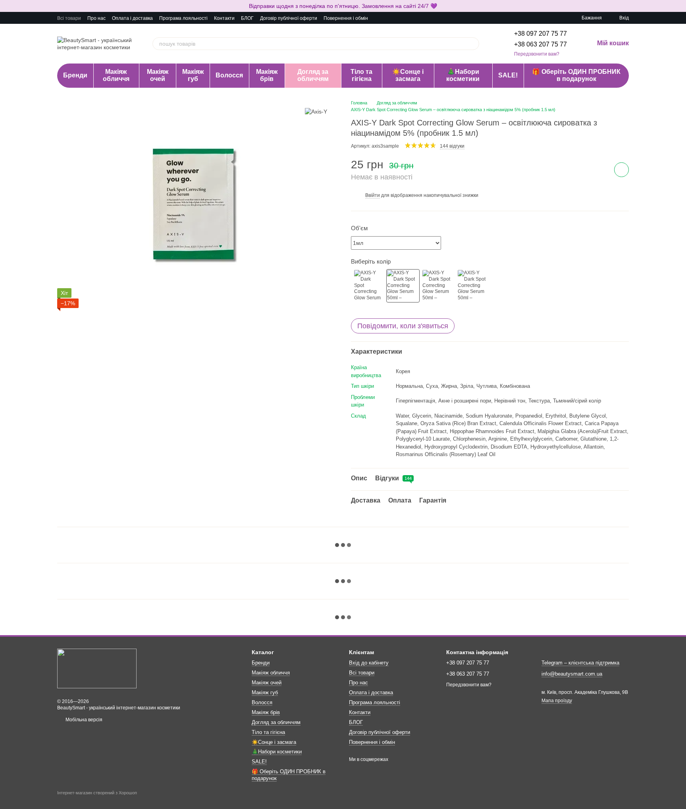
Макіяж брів (266, 75)
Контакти (224, 18)
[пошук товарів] (472, 43)
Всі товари (69, 18)
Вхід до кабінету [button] (369, 663)
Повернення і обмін (346, 18)
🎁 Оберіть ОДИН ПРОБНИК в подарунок (576, 75)
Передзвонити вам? (536, 54)
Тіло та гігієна (361, 75)
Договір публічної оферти (288, 18)
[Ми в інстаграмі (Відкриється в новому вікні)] (388, 18)
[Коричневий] (473, 285)
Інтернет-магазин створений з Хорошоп (97, 792)
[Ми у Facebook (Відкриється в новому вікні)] (379, 18)
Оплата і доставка (132, 18)
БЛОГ (247, 18)
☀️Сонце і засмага (408, 75)
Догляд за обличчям (313, 75)
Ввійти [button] (372, 195)
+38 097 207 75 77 (540, 33)
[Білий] (367, 285)
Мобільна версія (83, 719)
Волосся (229, 75)
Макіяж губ (193, 75)
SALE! (508, 75)
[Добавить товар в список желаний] (621, 169)
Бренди (75, 75)
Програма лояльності (183, 18)
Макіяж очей (157, 75)
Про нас (96, 18)
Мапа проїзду (556, 700)
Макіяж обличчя (116, 75)
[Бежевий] (403, 285)
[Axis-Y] (316, 111)
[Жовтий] (438, 285)
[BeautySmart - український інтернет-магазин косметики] (97, 668)
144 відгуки (452, 146)
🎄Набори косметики (463, 75)
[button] (679, 6)
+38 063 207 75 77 (540, 44)
